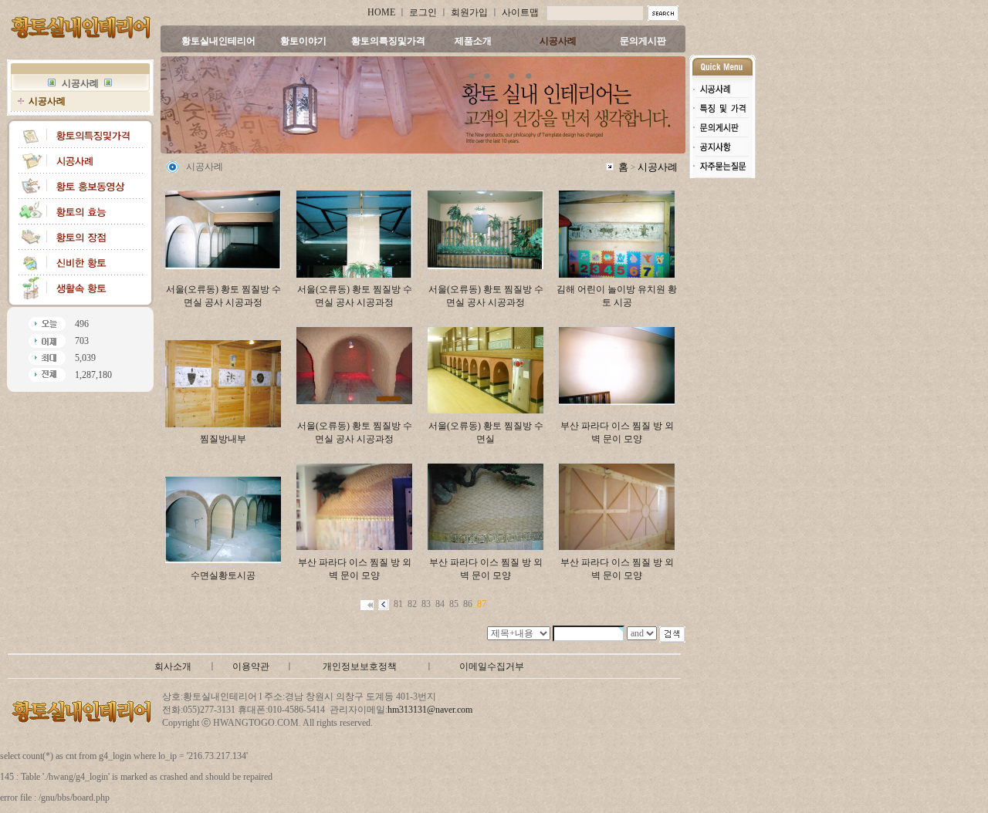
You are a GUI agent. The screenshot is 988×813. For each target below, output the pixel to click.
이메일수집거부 (491, 666)
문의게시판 (643, 40)
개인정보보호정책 (360, 666)
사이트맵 (520, 12)
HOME (381, 12)
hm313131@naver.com (429, 709)
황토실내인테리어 (218, 40)
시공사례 (558, 40)
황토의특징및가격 (388, 40)
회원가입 (469, 12)
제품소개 (473, 40)
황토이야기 (303, 40)
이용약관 (250, 666)
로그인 (423, 12)
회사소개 (172, 666)
